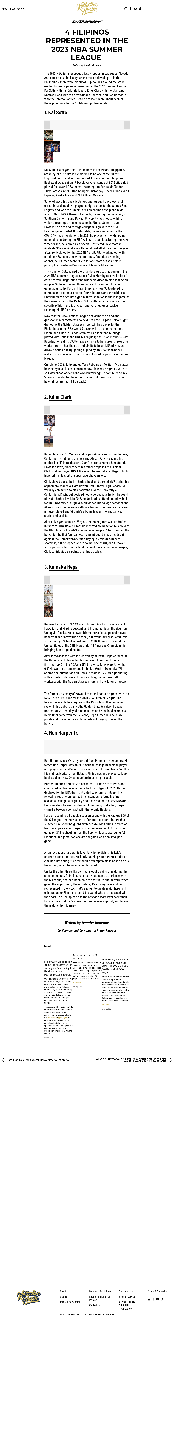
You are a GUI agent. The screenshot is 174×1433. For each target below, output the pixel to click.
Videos (63, 1296)
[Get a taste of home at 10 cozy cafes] (87, 950)
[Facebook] (130, 8)
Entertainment (87, 21)
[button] (47, 125)
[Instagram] (125, 8)
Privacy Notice (126, 1291)
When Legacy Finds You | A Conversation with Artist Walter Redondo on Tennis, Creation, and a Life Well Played (115, 966)
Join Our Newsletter (70, 1302)
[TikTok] (140, 8)
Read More (77, 982)
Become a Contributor (100, 1291)
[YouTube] (135, 8)
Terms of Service (127, 1296)
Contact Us (94, 1305)
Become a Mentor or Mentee (99, 1298)
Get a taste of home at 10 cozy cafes (85, 956)
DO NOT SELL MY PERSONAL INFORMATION (127, 1305)
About (63, 1291)
